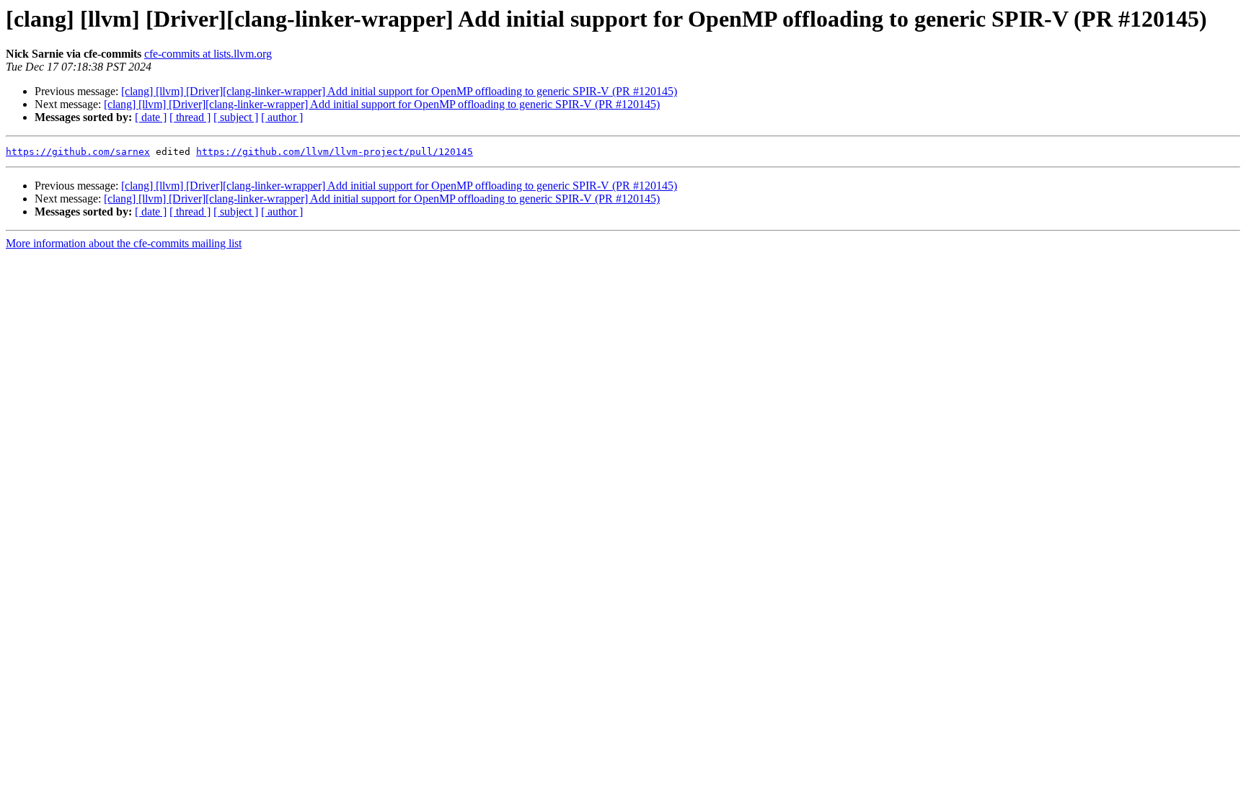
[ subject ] (235, 117)
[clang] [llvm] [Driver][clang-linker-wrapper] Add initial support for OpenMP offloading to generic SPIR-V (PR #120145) (399, 91)
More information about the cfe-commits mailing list (124, 243)
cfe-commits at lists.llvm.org (208, 54)
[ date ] (151, 117)
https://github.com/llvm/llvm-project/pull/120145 (334, 151)
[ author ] (282, 117)
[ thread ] (190, 117)
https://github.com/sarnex (78, 151)
